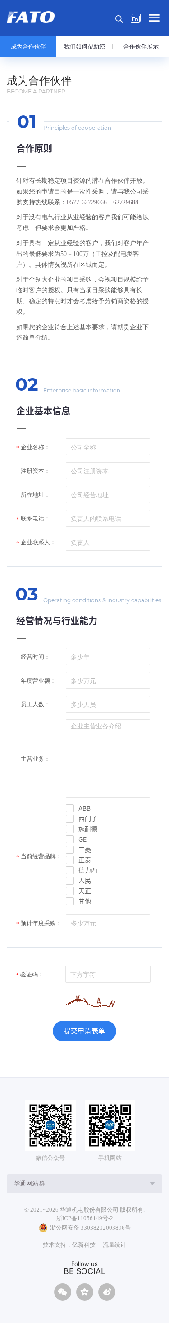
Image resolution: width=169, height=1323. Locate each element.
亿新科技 (84, 1244)
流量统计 (114, 1244)
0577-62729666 (87, 202)
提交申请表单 (84, 1031)
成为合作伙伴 (28, 46)
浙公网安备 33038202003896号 (90, 1227)
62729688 (125, 202)
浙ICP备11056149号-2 (84, 1218)
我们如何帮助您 (84, 46)
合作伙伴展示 (141, 46)
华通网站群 (29, 1183)
